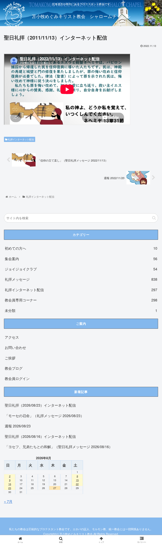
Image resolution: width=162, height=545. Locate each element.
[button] (154, 218)
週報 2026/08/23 (18, 425)
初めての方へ (81, 248)
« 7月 (8, 501)
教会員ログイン (17, 378)
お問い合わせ (15, 347)
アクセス (12, 337)
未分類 (81, 310)
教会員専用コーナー (81, 299)
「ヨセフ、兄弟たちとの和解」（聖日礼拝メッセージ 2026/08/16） (58, 446)
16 (9, 484)
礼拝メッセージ (81, 279)
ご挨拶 (10, 357)
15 (77, 480)
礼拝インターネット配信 (20, 139)
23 (9, 488)
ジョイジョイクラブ (81, 268)
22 (77, 484)
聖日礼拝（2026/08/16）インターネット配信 (40, 436)
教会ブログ (14, 368)
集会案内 (81, 258)
